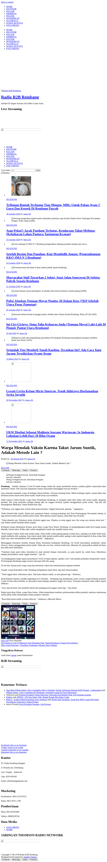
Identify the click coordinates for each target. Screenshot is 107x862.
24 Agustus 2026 (13, 240)
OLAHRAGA (12, 21)
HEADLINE (11, 199)
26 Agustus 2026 (13, 214)
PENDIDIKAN (12, 18)
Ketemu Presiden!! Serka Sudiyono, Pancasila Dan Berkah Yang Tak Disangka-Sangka (55, 695)
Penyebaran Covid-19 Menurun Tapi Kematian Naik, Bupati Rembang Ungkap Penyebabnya (39, 643)
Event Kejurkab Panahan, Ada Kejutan (35, 704)
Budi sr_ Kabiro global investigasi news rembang (26, 699)
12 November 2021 (14, 441)
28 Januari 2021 (17, 459)
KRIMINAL (11, 13)
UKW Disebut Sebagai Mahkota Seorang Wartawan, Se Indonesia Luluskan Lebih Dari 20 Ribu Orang (50, 434)
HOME (9, 6)
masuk (13, 655)
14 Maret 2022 (12, 359)
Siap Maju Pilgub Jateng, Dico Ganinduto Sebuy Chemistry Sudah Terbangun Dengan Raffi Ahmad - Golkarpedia (53, 690)
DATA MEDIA (12, 25)
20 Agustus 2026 (13, 310)
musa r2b (27, 214)
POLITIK (10, 16)
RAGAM (10, 11)
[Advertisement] (53, 70)
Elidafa (9, 697)
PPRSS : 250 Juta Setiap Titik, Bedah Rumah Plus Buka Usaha (43, 697)
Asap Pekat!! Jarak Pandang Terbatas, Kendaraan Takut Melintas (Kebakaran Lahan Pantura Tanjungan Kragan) (50, 232)
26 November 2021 (14, 400)
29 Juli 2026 (11, 333)
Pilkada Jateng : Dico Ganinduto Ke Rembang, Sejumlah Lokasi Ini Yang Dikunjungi (41, 692)
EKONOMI (11, 9)
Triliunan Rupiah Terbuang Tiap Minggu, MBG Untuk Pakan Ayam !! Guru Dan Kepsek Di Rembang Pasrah (53, 206)
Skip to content (7, 2)
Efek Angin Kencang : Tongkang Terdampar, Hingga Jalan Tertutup (29, 645)
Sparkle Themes (30, 857)
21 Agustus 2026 (13, 286)
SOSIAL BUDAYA (14, 23)
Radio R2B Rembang (20, 97)
